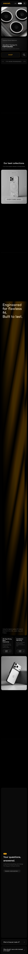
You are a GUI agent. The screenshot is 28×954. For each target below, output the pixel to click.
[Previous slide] (3, 187)
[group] (14, 187)
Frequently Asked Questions (11, 871)
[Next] (20, 673)
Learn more (6, 651)
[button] (14, 942)
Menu (20, 3)
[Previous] (7, 673)
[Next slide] (25, 187)
